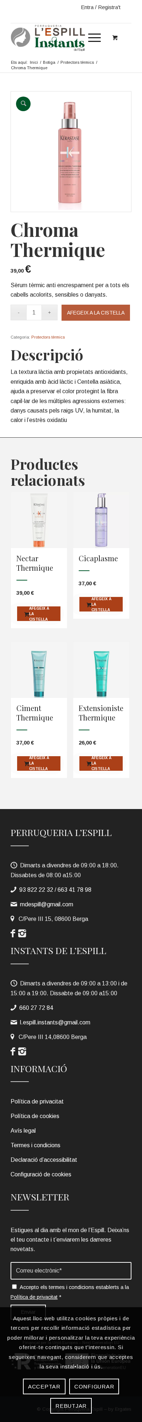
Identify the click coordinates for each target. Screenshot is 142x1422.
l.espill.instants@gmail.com (55, 1022)
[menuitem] (93, 36)
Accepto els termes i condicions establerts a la (70, 1292)
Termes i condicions (35, 1145)
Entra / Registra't (101, 7)
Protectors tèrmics (48, 337)
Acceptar (44, 1386)
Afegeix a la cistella (96, 313)
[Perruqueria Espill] (59, 37)
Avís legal (23, 1131)
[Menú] (91, 37)
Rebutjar (71, 1406)
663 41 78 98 (74, 890)
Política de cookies (35, 1116)
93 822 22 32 (36, 890)
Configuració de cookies (41, 1174)
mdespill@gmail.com (46, 904)
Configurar (94, 1386)
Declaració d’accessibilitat (44, 1160)
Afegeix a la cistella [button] (39, 613)
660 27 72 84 (36, 1008)
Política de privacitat (37, 1101)
